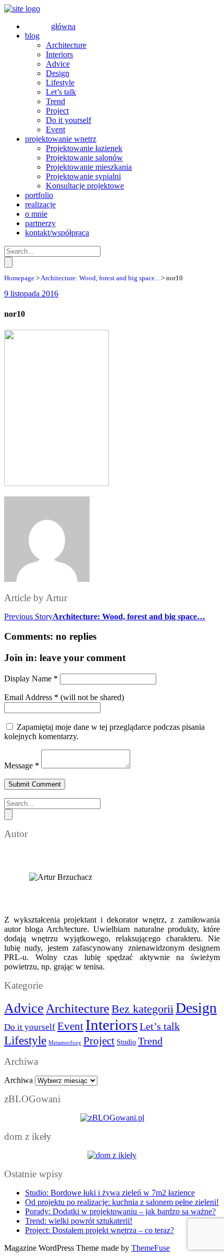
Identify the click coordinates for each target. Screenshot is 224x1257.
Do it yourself (29, 1027)
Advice (24, 1008)
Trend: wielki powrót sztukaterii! (78, 1220)
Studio (126, 1042)
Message (21, 765)
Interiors (111, 1024)
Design (196, 1008)
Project (99, 1041)
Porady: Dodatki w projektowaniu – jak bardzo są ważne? (120, 1211)
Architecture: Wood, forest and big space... (100, 278)
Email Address (31, 697)
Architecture (77, 1008)
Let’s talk (160, 1026)
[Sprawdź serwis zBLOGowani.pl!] (112, 1117)
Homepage (19, 278)
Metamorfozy (64, 1043)
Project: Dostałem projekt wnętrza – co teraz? (99, 1230)
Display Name (31, 678)
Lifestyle (25, 1040)
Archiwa (18, 1080)
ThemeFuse (150, 1247)
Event (70, 1026)
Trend (150, 1041)
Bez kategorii (142, 1008)
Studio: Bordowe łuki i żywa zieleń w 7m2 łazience (110, 1192)
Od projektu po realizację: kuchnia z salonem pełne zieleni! (122, 1202)
